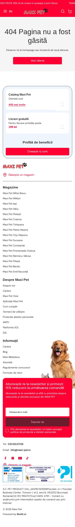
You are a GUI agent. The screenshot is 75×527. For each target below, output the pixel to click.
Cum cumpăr (10, 306)
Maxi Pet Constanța (14, 245)
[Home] (37, 165)
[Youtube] (20, 458)
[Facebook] (5, 458)
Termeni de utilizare (14, 311)
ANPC (6, 322)
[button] (69, 11)
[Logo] (36, 11)
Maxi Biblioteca (11, 357)
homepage (28, 50)
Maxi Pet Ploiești (12, 214)
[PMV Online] (13, 473)
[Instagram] (13, 458)
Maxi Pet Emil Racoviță (15, 271)
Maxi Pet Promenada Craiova (19, 250)
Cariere (7, 290)
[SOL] (40, 469)
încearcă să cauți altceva (54, 50)
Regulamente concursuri (16, 367)
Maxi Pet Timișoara (13, 224)
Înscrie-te (37, 422)
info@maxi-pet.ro (21, 450)
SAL (5, 332)
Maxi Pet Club (10, 296)
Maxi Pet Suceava (13, 240)
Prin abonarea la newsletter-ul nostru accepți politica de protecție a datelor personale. (36, 430)
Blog (5, 351)
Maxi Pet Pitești (11, 261)
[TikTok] (27, 458)
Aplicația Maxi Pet (13, 301)
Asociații (7, 362)
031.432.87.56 (15, 444)
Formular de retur (12, 372)
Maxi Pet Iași (10, 203)
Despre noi (9, 285)
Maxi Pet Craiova (12, 219)
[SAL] (40, 478)
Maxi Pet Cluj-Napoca (15, 235)
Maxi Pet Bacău (11, 266)
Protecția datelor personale (18, 317)
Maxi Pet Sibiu (10, 208)
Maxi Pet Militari (11, 198)
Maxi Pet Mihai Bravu (14, 193)
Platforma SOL (11, 327)
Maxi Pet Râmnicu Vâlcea (17, 255)
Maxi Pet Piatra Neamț (15, 229)
